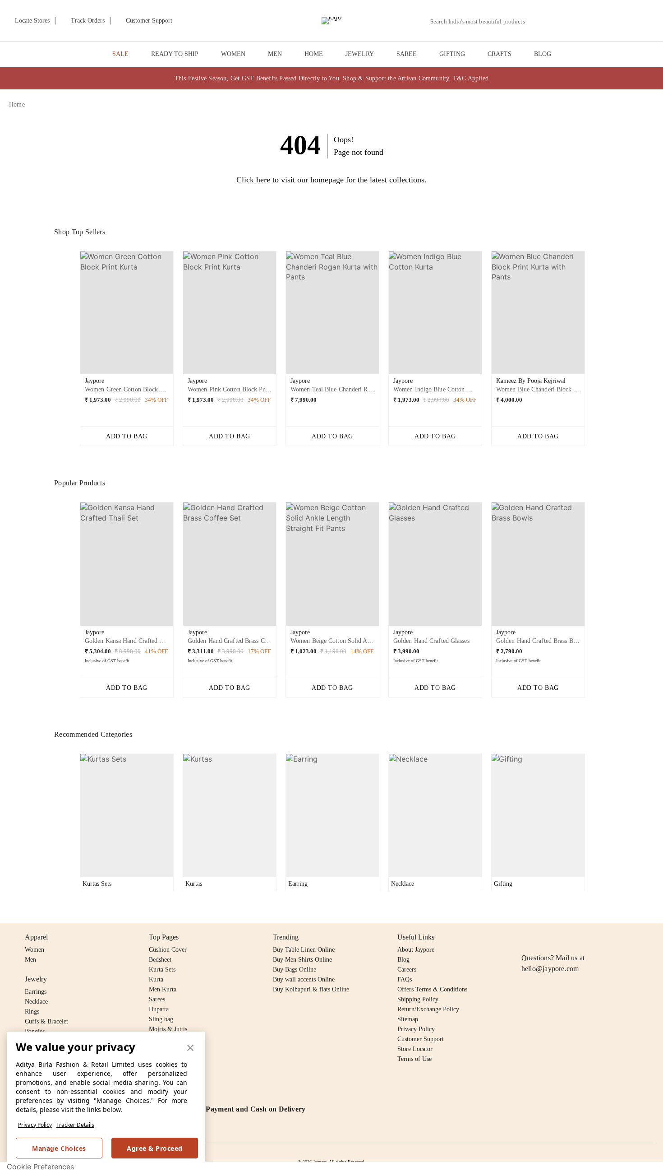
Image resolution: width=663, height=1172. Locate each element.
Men (30, 959)
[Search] (537, 21)
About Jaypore (415, 949)
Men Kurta (162, 989)
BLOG (542, 54)
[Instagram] (526, 937)
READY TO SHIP (174, 54)
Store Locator (415, 1049)
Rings (32, 1011)
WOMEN (233, 54)
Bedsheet (160, 959)
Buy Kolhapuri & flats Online (311, 989)
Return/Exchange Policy (428, 1009)
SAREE (406, 54)
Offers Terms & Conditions (432, 989)
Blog (403, 959)
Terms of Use (414, 1059)
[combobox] (481, 22)
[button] (558, 21)
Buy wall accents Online (304, 979)
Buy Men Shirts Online (302, 959)
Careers (406, 969)
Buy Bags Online (294, 969)
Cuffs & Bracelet (46, 1021)
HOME (313, 54)
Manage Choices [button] (59, 1148)
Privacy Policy (35, 1125)
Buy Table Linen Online (304, 949)
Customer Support (420, 1039)
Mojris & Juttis (168, 1029)
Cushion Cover (168, 949)
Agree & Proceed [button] (155, 1148)
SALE (120, 54)
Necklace (36, 1001)
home (17, 104)
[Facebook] (544, 937)
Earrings (35, 991)
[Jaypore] (331, 20)
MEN (275, 54)
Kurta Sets (162, 969)
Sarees (157, 999)
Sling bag (161, 1019)
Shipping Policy (417, 999)
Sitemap (407, 1019)
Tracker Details (75, 1125)
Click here (253, 179)
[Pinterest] (596, 937)
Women (34, 949)
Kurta (156, 979)
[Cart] (604, 21)
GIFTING (452, 54)
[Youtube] (578, 937)
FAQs (404, 979)
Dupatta (159, 1009)
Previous (72, 316)
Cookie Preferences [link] (40, 1166)
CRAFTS (499, 54)
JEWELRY (359, 54)
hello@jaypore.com (550, 968)
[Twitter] (561, 937)
